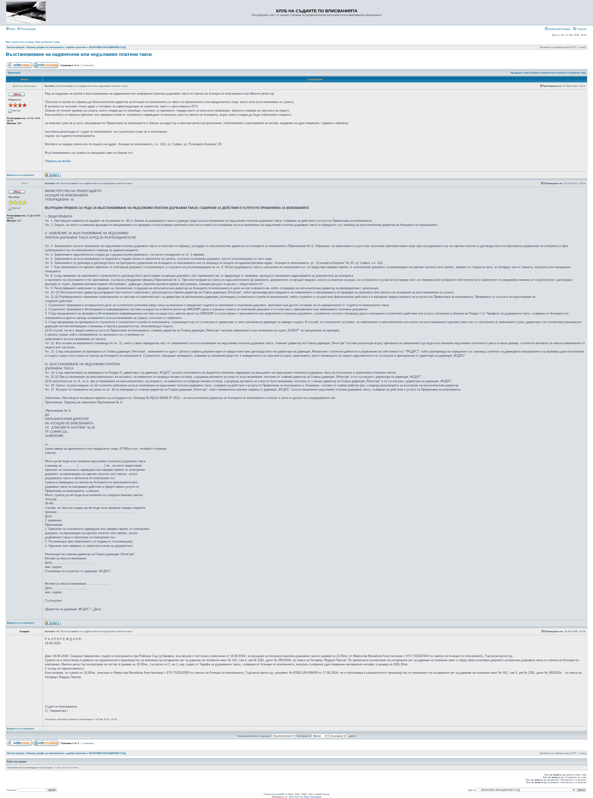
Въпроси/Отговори (559, 29)
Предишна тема (520, 72)
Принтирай (14, 72)
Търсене (581, 29)
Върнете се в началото (20, 175)
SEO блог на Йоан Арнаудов (305, 796)
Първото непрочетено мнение (548, 72)
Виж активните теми (48, 42)
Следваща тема (577, 72)
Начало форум (15, 47)
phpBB (280, 794)
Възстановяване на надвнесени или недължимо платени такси (79, 54)
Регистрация (28, 29)
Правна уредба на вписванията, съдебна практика (56, 47)
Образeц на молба (58, 161)
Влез (12, 29)
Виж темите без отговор (20, 42)
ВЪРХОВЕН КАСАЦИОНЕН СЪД (107, 47)
